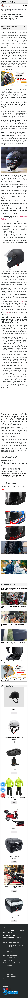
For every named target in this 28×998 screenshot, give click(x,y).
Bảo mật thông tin (7, 980)
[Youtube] (7, 989)
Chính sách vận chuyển (8, 978)
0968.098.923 (10, 1)
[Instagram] (10, 989)
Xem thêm (2, 489)
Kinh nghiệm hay (8, 9)
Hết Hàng (14, 773)
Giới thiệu (5, 972)
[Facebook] (4, 989)
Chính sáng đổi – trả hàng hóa (9, 976)
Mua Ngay (14, 713)
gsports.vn (22, 301)
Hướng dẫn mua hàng (8, 974)
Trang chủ (2, 9)
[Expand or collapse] (26, 26)
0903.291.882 (4, 1)
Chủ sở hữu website (7, 983)
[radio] (13, 742)
